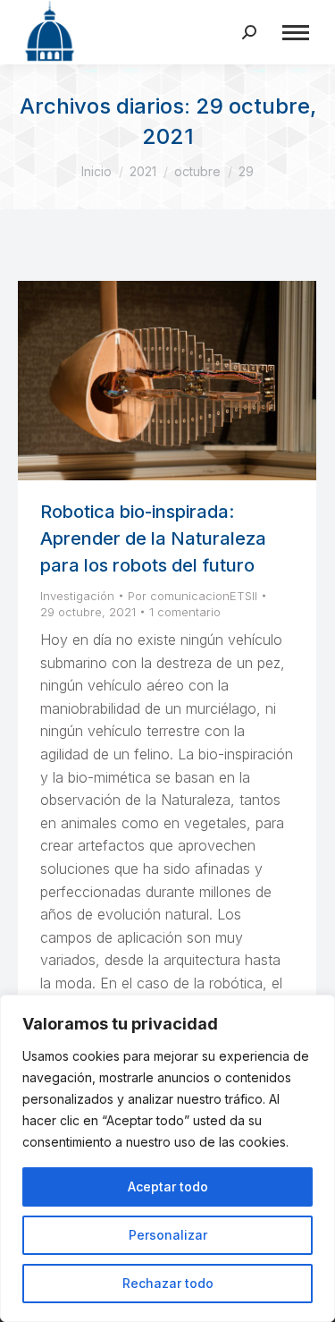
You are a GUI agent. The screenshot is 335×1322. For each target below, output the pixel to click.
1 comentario (185, 612)
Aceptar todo (168, 1186)
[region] (167, 1158)
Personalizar (168, 1234)
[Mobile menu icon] (295, 32)
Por (192, 596)
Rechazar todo (168, 1283)
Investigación (77, 596)
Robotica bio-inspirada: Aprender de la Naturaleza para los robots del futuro (153, 538)
